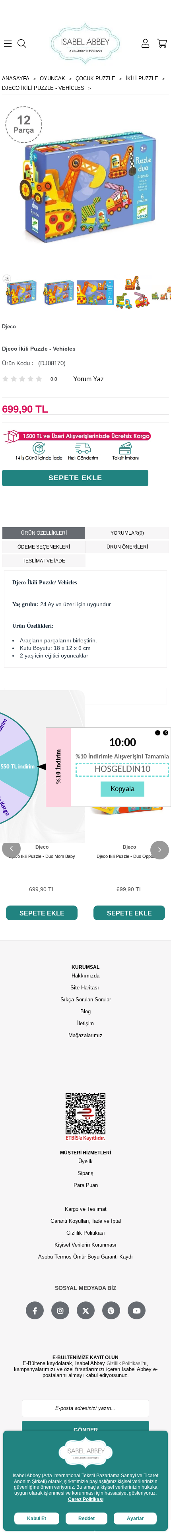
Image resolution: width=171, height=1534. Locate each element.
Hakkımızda (85, 976)
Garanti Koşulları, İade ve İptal (86, 1221)
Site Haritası (85, 988)
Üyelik (85, 1161)
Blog (85, 1011)
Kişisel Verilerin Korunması (85, 1245)
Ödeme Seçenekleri (43, 547)
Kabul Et (36, 1518)
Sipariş (85, 1173)
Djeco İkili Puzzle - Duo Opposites (129, 856)
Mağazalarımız (85, 1035)
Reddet (86, 1518)
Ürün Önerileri (127, 547)
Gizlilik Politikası (85, 1233)
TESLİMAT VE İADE (44, 561)
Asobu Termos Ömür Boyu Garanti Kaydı (85, 1257)
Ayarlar (135, 1518)
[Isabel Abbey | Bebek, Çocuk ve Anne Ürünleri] (85, 43)
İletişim (85, 1023)
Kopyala (122, 789)
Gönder (86, 1430)
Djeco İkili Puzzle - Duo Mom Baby (42, 856)
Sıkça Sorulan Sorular (85, 1000)
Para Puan (86, 1185)
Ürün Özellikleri (44, 533)
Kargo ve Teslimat (86, 1209)
